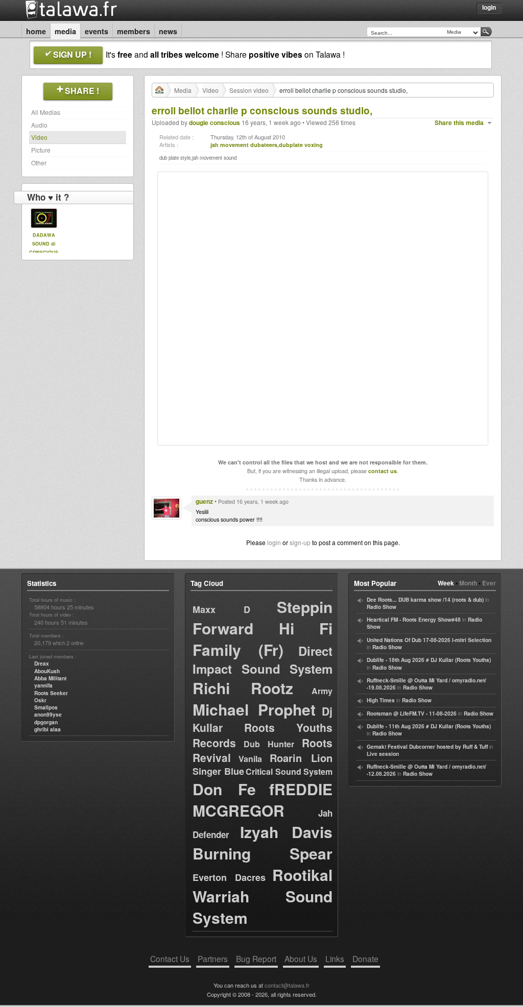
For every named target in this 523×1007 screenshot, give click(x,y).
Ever (489, 582)
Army (322, 691)
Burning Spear (262, 853)
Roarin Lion (301, 757)
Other (38, 162)
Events (96, 31)
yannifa (43, 685)
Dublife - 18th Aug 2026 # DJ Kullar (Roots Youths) (429, 660)
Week (446, 582)
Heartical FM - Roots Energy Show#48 (414, 619)
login (274, 542)
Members (133, 31)
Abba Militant (50, 678)
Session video (249, 90)
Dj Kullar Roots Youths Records (262, 726)
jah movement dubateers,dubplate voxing (266, 145)
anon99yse (48, 714)
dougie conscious (214, 122)
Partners (213, 958)
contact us (382, 471)
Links (334, 958)
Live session (383, 753)
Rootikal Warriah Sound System (262, 896)
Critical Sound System (289, 771)
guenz (204, 501)
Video (39, 137)
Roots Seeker (51, 693)
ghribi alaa (47, 729)
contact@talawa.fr (287, 985)
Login (489, 7)
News (168, 31)
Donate (365, 958)
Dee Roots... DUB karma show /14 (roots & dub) (425, 599)
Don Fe (224, 789)
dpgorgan (46, 722)
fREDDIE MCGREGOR (262, 799)
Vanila (250, 759)
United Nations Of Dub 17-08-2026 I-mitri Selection (429, 640)
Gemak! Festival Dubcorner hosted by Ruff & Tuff (427, 746)
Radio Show (381, 606)
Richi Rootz (243, 688)
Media (65, 31)
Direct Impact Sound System (262, 659)
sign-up (300, 542)
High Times (381, 700)
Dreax (41, 663)
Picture (41, 149)
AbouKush (47, 671)
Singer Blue (218, 771)
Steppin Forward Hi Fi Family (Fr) (262, 628)
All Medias (45, 112)
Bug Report (256, 958)
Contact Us (169, 958)
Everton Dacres (229, 877)
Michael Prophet (254, 709)
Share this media (459, 122)
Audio (39, 124)
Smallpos (46, 707)
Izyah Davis (286, 832)
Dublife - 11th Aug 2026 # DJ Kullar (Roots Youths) (429, 726)
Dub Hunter (269, 744)
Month (468, 582)
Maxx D (221, 609)
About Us (300, 958)
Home (36, 31)
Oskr (40, 700)
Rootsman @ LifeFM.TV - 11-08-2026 (412, 713)
